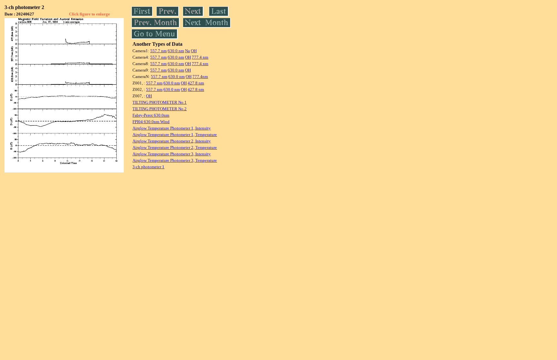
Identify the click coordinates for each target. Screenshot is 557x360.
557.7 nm (158, 50)
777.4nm (200, 76)
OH (194, 50)
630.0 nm (176, 50)
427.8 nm (196, 83)
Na (187, 50)
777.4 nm (200, 57)
